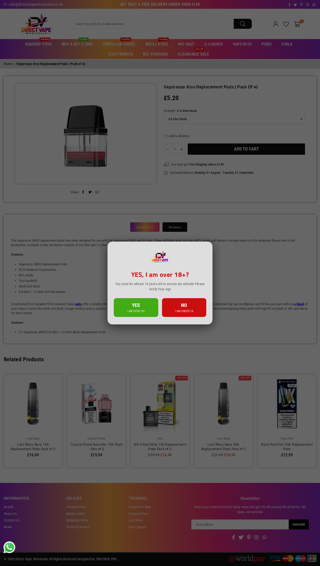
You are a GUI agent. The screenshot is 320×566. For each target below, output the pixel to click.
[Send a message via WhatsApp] (9, 547)
